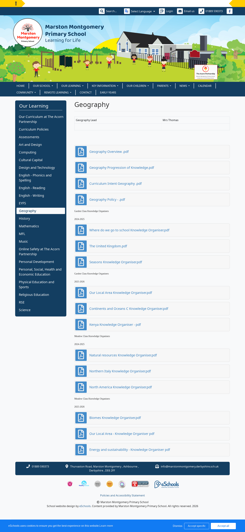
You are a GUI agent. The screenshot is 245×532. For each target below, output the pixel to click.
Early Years (108, 92)
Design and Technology (37, 167)
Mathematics (29, 226)
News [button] (184, 86)
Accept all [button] (223, 526)
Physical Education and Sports (36, 284)
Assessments (29, 137)
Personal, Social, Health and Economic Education (40, 272)
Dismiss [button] (177, 526)
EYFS (22, 203)
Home (20, 86)
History (24, 218)
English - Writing (31, 195)
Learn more (106, 525)
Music (23, 241)
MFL (22, 233)
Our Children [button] (137, 86)
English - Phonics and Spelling (35, 177)
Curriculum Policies (34, 129)
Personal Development (36, 261)
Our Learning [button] (71, 86)
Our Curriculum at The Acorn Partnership (41, 119)
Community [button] (25, 92)
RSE (21, 302)
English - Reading (32, 188)
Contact (86, 92)
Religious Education (34, 294)
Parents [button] (163, 86)
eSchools (85, 506)
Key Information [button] (104, 86)
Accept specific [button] (197, 526)
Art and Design (30, 144)
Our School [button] (42, 86)
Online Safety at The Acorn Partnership (39, 251)
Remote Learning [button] (56, 92)
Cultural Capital (30, 160)
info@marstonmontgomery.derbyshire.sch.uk (190, 466)
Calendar (205, 86)
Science (24, 310)
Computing (27, 152)
